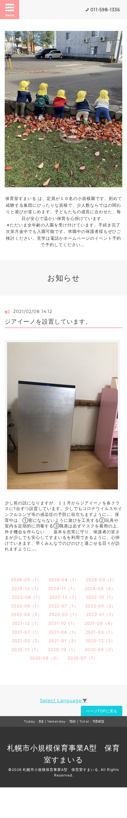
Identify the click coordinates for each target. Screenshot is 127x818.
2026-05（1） (26, 579)
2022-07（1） (63, 605)
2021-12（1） (26, 623)
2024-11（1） (62, 588)
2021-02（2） (27, 640)
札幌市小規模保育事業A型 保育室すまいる (60, 769)
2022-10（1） (100, 597)
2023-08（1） (27, 597)
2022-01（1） (101, 614)
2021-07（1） (26, 632)
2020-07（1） (83, 657)
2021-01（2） (63, 640)
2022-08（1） (26, 605)
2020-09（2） (100, 649)
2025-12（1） (26, 588)
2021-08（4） (99, 623)
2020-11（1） (26, 649)
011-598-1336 (105, 9)
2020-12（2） (100, 640)
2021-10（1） (62, 623)
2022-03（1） (64, 614)
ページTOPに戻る (101, 711)
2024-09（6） (99, 588)
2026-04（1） (63, 579)
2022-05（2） (100, 605)
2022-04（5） (26, 614)
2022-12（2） (64, 597)
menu (9, 15)
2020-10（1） (63, 649)
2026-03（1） (101, 579)
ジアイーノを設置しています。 (48, 321)
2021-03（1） (100, 632)
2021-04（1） (63, 632)
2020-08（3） (45, 657)
